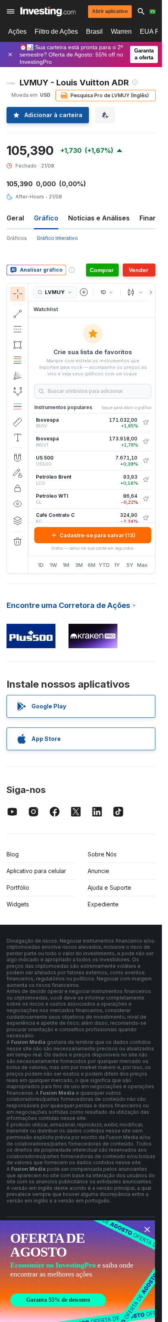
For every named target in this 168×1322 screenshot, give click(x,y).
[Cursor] (17, 294)
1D (41, 565)
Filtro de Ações (56, 31)
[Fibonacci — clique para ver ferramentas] (17, 360)
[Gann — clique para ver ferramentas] (17, 375)
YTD (104, 565)
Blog (13, 854)
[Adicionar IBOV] (145, 422)
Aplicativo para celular (36, 870)
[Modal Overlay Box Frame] (77, 1271)
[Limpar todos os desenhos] (17, 541)
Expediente (103, 904)
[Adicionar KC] (145, 518)
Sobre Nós (102, 854)
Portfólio (18, 887)
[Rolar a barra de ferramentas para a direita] (149, 292)
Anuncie (98, 870)
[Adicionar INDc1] (145, 441)
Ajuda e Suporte (109, 887)
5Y (129, 565)
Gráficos (17, 238)
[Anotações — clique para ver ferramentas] (17, 437)
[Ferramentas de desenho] (30, 428)
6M (91, 565)
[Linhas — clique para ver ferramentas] (17, 314)
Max (142, 565)
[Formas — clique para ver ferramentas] (17, 345)
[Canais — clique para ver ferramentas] (17, 329)
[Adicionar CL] (145, 499)
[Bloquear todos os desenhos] (17, 488)
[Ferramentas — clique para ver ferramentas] (17, 422)
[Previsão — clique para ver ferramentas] (17, 406)
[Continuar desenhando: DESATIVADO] (17, 473)
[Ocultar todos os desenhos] (17, 504)
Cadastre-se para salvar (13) (97, 535)
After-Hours (29, 197)
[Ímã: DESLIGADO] (17, 457)
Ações (17, 31)
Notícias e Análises (99, 218)
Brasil (94, 31)
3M (79, 565)
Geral (15, 218)
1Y (117, 565)
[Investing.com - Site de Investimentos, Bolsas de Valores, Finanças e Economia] (47, 11)
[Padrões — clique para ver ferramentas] (17, 391)
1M (66, 565)
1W (53, 565)
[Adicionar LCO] (145, 480)
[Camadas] (17, 520)
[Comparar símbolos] (84, 292)
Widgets (18, 904)
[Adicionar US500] (145, 460)
